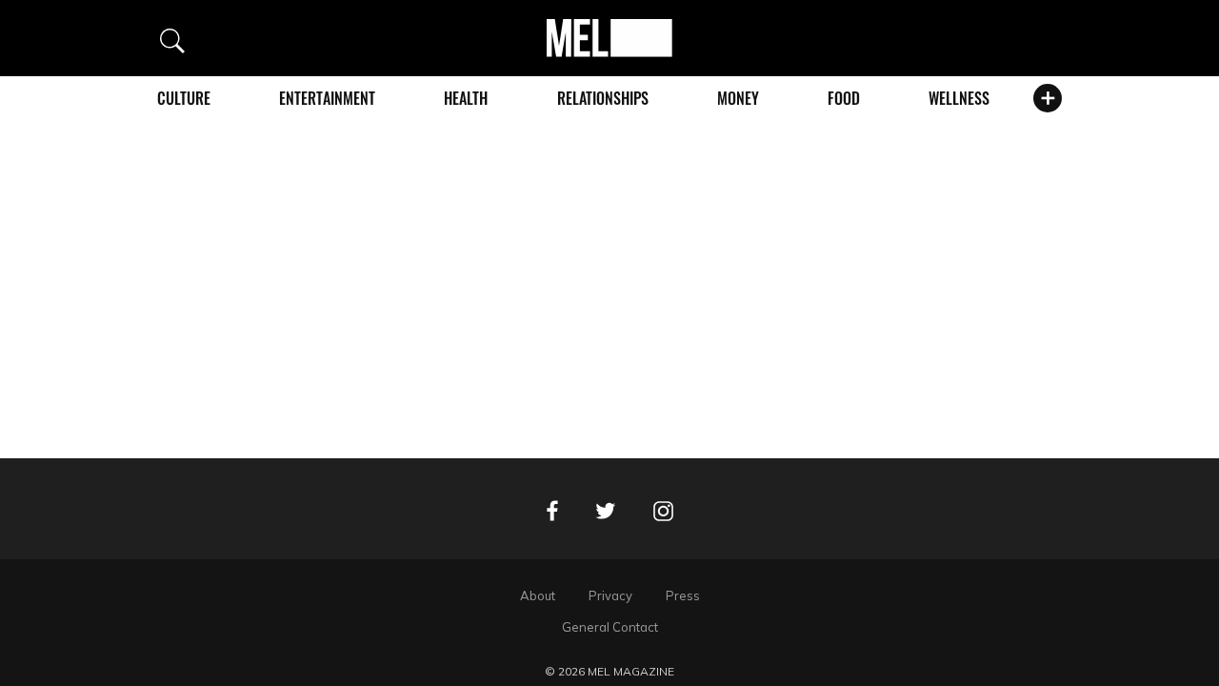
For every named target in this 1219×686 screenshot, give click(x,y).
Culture (183, 98)
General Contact (610, 627)
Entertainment (327, 98)
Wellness (959, 98)
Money (738, 98)
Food (844, 98)
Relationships (603, 98)
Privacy (610, 595)
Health (466, 98)
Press (683, 595)
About (537, 595)
